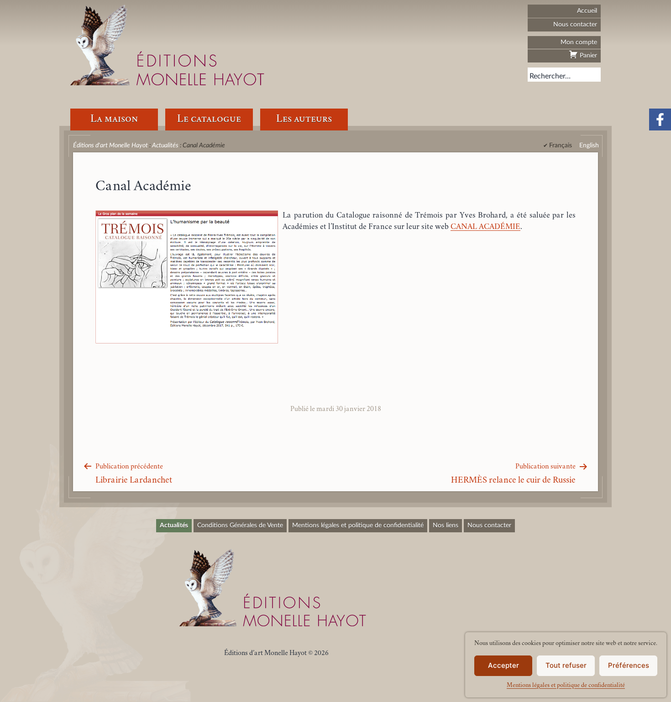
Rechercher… (550, 76)
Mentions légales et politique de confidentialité (566, 685)
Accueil (587, 10)
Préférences (628, 665)
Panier (587, 55)
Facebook (660, 119)
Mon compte (579, 42)
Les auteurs (304, 119)
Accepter (503, 665)
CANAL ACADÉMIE (485, 227)
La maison (114, 119)
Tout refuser (566, 665)
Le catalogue (209, 119)
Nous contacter (575, 24)
